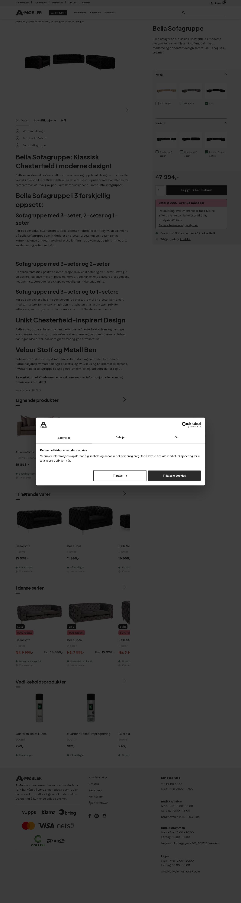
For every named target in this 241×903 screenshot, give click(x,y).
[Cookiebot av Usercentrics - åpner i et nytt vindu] (184, 424)
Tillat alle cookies (174, 475)
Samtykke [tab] (64, 437)
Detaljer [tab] (120, 437)
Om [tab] (177, 437)
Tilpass (118, 475)
